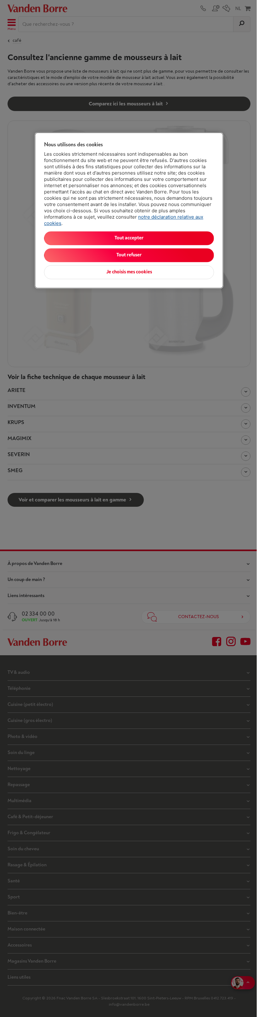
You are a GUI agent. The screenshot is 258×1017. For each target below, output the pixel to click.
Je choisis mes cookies (129, 272)
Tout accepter (129, 238)
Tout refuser (129, 255)
